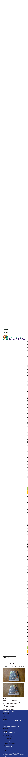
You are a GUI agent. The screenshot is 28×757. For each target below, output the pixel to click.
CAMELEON (7, 666)
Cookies (15, 756)
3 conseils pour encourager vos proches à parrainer (13, 707)
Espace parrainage (7, 333)
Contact (4, 716)
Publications (5, 717)
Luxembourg (6, 728)
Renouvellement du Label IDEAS (9, 709)
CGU (4, 756)
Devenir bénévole (7, 738)
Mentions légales (9, 756)
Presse (4, 750)
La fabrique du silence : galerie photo (10, 700)
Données (5, 751)
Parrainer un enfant (7, 736)
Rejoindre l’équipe (7, 714)
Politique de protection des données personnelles (15, 754)
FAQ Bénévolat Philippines (9, 743)
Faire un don (6, 735)
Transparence (6, 719)
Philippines (5, 723)
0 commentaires (20, 666)
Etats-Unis (5, 730)
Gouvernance (6, 713)
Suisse (4, 724)
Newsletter (5, 748)
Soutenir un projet (7, 739)
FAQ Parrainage (6, 745)
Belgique (5, 731)
